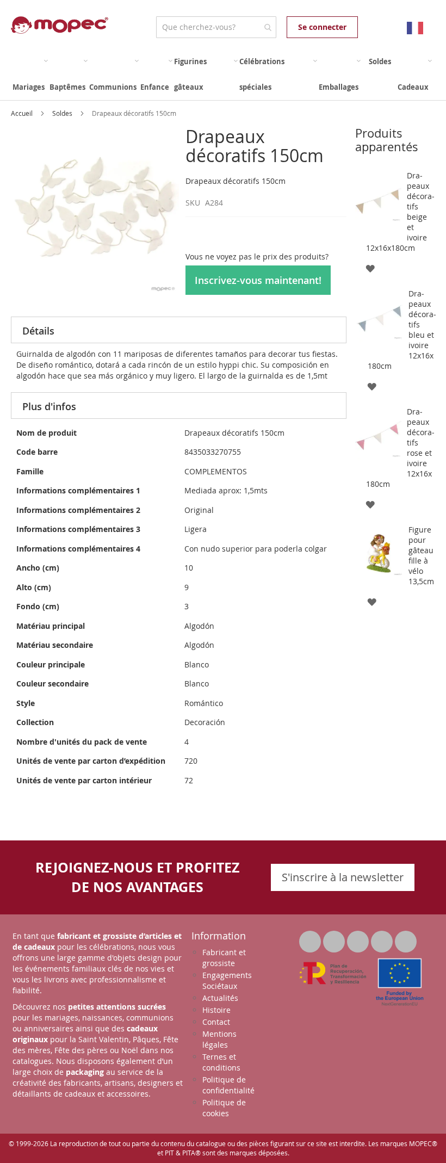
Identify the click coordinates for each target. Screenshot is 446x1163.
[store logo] (59, 25)
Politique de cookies (224, 1107)
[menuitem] (30, 74)
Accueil (22, 113)
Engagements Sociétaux (227, 980)
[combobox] (216, 27)
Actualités (220, 998)
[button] (370, 267)
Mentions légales (219, 1039)
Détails (38, 330)
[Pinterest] (383, 938)
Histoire (216, 1010)
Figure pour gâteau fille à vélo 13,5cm (421, 555)
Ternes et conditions (221, 1062)
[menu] (223, 74)
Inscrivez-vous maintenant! (258, 280)
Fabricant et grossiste (224, 957)
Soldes (63, 113)
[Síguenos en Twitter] (311, 938)
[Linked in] (359, 938)
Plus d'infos (49, 406)
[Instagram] (406, 938)
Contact (216, 1022)
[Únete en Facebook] (335, 938)
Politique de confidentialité (228, 1085)
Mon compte (368, 27)
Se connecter (322, 27)
